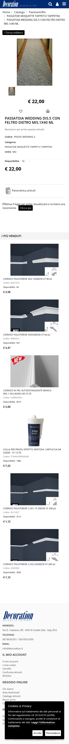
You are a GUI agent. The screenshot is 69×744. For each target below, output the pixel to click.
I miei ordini (9, 665)
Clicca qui (25, 208)
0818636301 (9, 639)
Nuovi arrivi (9, 699)
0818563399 (26, 639)
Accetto (38, 733)
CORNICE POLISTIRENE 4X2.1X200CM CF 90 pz (27, 278)
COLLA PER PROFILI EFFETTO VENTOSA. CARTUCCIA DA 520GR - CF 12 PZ (32, 451)
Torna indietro (14, 32)
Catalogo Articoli (12, 696)
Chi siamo (8, 688)
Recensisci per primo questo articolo (24, 129)
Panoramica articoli (23, 190)
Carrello (7, 668)
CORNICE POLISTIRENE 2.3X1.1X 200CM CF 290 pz (29, 508)
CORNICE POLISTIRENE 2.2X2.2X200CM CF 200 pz (29, 564)
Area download (11, 692)
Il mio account (10, 661)
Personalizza (53, 733)
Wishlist (7, 675)
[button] (34, 62)
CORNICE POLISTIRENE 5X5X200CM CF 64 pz (26, 334)
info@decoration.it (12, 648)
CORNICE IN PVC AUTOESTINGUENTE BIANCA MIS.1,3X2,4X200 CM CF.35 (27, 392)
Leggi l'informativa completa (31, 724)
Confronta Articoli (12, 672)
